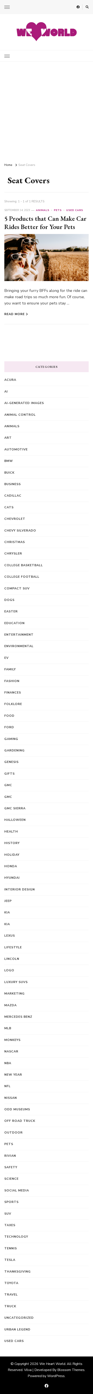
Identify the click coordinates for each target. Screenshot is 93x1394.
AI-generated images (24, 403)
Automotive (16, 449)
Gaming (11, 739)
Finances (12, 692)
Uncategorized (19, 1318)
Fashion (11, 681)
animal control (20, 415)
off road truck (19, 1121)
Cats (9, 507)
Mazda (10, 1005)
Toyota (11, 1283)
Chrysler (13, 553)
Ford (9, 727)
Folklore (13, 704)
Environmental (19, 646)
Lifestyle (13, 947)
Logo (9, 970)
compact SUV (17, 588)
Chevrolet (14, 519)
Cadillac (12, 496)
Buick (9, 473)
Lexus (9, 936)
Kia (7, 924)
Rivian (10, 1156)
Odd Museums (17, 1109)
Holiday (11, 855)
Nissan (10, 1098)
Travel (11, 1295)
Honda (10, 866)
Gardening (14, 750)
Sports (11, 1202)
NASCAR (11, 1051)
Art (8, 438)
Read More (14, 314)
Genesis (11, 762)
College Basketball (23, 565)
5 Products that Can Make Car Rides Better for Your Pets (45, 222)
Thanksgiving (17, 1272)
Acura (10, 380)
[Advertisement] (46, 110)
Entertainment (19, 635)
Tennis (10, 1248)
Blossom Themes (71, 1370)
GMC (8, 785)
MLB (7, 1028)
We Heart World (52, 1363)
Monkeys (12, 1040)
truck (10, 1306)
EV (6, 658)
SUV (7, 1214)
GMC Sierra (15, 808)
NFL (7, 1086)
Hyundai (12, 878)
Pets (58, 210)
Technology (16, 1237)
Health (11, 832)
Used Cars (74, 210)
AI (6, 391)
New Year (13, 1075)
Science (11, 1179)
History (12, 843)
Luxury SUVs (16, 982)
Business (12, 484)
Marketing (14, 994)
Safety (10, 1167)
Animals (42, 210)
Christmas (14, 542)
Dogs (9, 600)
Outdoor (13, 1133)
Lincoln (11, 959)
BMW (8, 461)
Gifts (9, 774)
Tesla (9, 1260)
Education (14, 623)
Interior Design (19, 889)
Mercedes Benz (18, 1017)
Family (10, 669)
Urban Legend (17, 1329)
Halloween (15, 820)
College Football (21, 577)
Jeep (8, 901)
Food (9, 716)
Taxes (9, 1225)
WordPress (56, 1376)
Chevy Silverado (20, 530)
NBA (7, 1063)
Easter (11, 611)
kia (7, 912)
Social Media (16, 1190)
